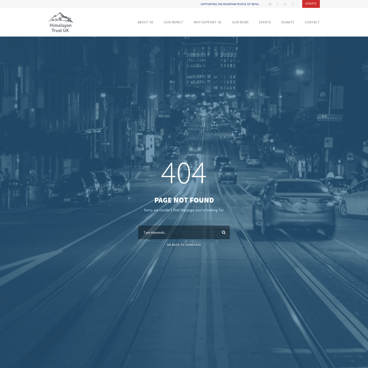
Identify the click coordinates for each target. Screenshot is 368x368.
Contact (312, 22)
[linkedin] (285, 4)
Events (265, 22)
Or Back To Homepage (184, 245)
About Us (146, 22)
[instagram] (293, 4)
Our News (240, 22)
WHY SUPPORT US (208, 22)
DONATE (288, 22)
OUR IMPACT (174, 22)
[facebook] (277, 4)
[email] (269, 4)
